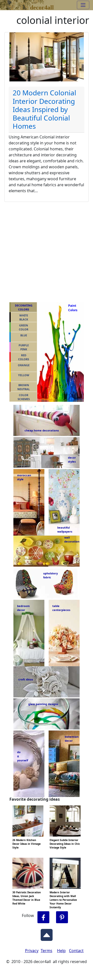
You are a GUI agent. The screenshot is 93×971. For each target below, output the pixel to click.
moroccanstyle (24, 477)
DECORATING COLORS (23, 307)
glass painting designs (43, 704)
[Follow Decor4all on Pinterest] (62, 917)
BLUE (23, 335)
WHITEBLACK (23, 317)
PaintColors (72, 307)
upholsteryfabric (50, 575)
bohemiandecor (71, 739)
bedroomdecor (23, 608)
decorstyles (71, 460)
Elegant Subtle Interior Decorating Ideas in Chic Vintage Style (65, 843)
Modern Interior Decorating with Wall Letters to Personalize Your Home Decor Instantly (63, 900)
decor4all (42, 6)
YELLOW (23, 375)
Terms (46, 950)
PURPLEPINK (24, 347)
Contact (76, 950)
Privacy (31, 950)
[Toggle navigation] (83, 5)
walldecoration (70, 540)
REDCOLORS (23, 357)
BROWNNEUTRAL (23, 387)
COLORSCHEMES (24, 397)
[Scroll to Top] (47, 933)
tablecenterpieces (61, 608)
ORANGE (24, 365)
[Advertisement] (46, 251)
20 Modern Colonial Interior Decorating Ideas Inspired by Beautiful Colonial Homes (44, 109)
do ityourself (22, 756)
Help (61, 950)
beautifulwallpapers (64, 529)
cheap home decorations (42, 430)
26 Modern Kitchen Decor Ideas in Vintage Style (26, 843)
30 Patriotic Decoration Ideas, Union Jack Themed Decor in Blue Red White (26, 898)
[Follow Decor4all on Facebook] (43, 917)
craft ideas (25, 679)
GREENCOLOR (23, 327)
